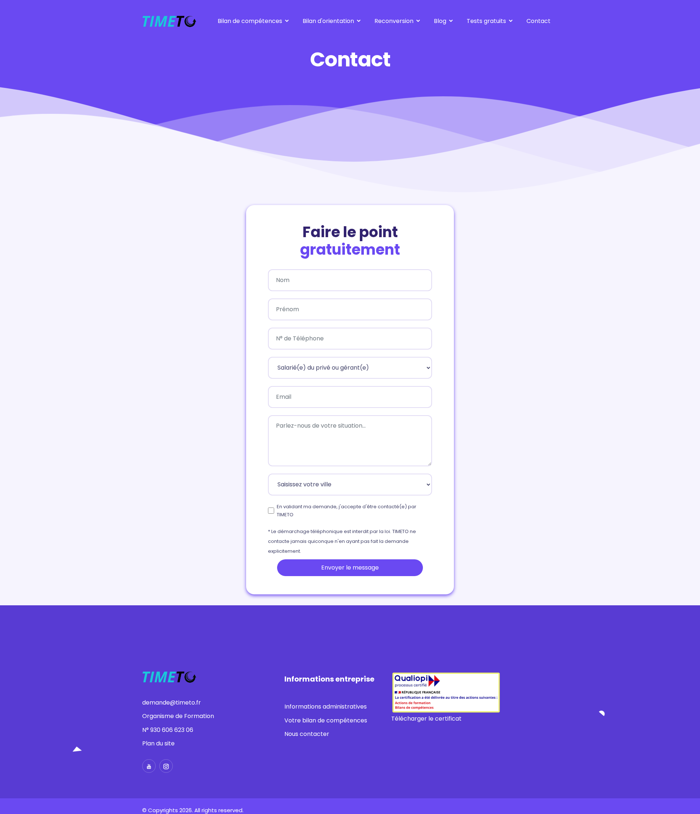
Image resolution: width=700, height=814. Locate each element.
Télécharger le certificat (426, 718)
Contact (538, 21)
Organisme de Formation (178, 716)
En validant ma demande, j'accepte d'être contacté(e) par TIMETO (346, 510)
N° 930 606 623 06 (167, 730)
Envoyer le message (350, 567)
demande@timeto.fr (171, 702)
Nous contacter (306, 734)
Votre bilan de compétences (325, 720)
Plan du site (158, 743)
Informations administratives (325, 706)
